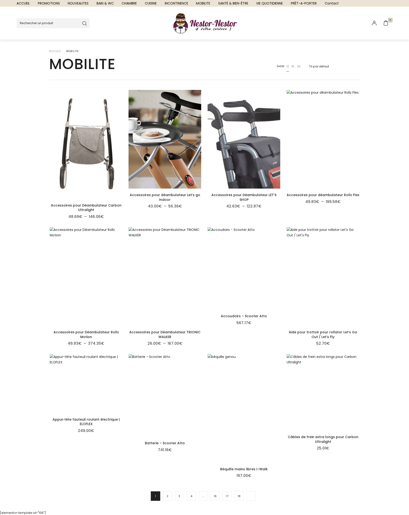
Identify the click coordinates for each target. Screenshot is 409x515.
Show (280, 66)
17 (227, 496)
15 (292, 66)
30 (299, 66)
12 (287, 66)
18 (239, 496)
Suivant (251, 496)
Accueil (55, 51)
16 (215, 496)
